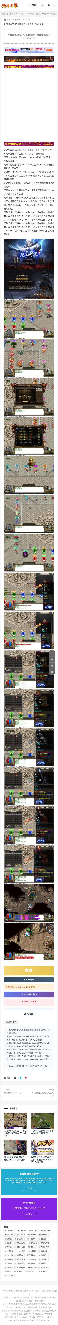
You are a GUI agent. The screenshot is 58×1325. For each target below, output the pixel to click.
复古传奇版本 (18, 1271)
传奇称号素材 (21, 1259)
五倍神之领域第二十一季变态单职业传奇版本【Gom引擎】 (15, 1133)
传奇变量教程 (19, 1239)
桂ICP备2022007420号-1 (24, 1320)
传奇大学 (13, 14)
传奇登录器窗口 (31, 1255)
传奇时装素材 (22, 1251)
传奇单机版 (8, 1239)
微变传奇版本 (42, 1271)
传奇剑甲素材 (43, 1235)
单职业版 (30, 14)
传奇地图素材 (42, 1239)
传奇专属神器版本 (46, 1230)
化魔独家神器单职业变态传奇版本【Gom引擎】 (32, 1066)
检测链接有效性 (30, 994)
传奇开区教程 (45, 1243)
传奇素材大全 (43, 1259)
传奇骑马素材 (21, 1267)
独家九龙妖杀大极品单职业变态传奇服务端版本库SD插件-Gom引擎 (42, 1159)
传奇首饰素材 (9, 1267)
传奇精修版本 (32, 1259)
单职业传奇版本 (32, 1267)
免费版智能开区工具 (12, 1093)
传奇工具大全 (33, 1243)
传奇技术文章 (21, 1247)
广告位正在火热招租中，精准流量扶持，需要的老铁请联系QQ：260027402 (29, 36)
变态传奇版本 (11, 1022)
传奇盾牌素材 (43, 1255)
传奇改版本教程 (44, 1247)
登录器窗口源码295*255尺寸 (43, 1094)
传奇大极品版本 (21, 1243)
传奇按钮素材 (32, 1247)
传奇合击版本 (31, 1239)
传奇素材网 (8, 1263)
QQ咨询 (30, 1014)
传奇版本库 (20, 1255)
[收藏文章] (15, 1078)
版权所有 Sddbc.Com (44, 1320)
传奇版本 (22, 14)
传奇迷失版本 (42, 1263)
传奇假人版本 (9, 1235)
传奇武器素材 (33, 1251)
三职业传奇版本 (21, 1230)
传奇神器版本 (9, 1259)
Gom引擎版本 (9, 1230)
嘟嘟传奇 (8, 1271)
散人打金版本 (9, 1275)
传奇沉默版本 (45, 1251)
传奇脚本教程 (19, 1263)
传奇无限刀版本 (10, 1251)
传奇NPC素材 (33, 1230)
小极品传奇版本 (30, 1271)
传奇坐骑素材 (9, 1243)
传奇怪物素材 (9, 1247)
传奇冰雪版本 (32, 1235)
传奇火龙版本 (9, 1255)
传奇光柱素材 (21, 1235)
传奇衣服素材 (31, 1263)
